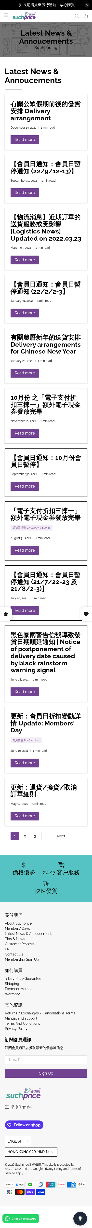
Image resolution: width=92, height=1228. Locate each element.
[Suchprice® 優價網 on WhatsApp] (29, 1108)
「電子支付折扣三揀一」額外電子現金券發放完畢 (46, 514)
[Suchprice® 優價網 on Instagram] (18, 1108)
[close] (87, 5)
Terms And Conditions (22, 1023)
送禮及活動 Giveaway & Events (31, 527)
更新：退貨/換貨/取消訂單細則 (44, 791)
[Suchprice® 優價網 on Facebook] (13, 1108)
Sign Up (46, 1073)
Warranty (12, 994)
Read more (25, 139)
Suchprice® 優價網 (28, 1164)
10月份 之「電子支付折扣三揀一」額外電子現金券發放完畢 (46, 404)
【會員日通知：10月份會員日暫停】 (46, 461)
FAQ (8, 949)
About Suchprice (18, 923)
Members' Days (17, 928)
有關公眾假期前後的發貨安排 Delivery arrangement (46, 111)
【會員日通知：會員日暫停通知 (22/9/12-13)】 (46, 167)
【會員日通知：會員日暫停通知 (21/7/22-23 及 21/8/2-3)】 (46, 582)
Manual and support (21, 1018)
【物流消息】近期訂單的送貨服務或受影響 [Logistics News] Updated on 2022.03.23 (46, 227)
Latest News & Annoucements (29, 934)
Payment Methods (19, 989)
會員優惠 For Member (26, 740)
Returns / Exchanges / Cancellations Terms (40, 1013)
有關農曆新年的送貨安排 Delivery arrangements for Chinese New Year (46, 344)
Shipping (12, 984)
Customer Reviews (20, 944)
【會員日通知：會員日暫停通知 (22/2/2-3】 (46, 288)
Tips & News (15, 939)
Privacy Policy (16, 1029)
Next (61, 836)
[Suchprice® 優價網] (41, 16)
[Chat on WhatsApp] (20, 1219)
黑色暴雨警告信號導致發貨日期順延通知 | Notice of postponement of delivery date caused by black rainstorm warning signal (46, 652)
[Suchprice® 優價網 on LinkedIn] (24, 1108)
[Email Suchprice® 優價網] (7, 1108)
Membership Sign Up (22, 959)
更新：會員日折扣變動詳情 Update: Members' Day (46, 723)
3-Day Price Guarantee (23, 979)
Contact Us (14, 954)
